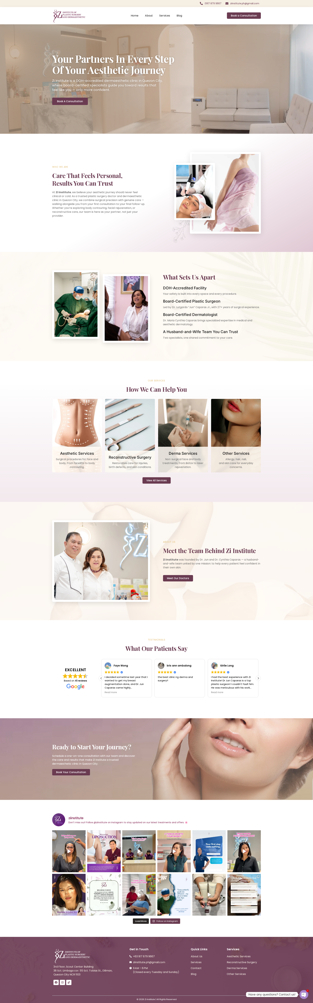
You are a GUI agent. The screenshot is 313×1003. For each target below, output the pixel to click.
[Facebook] (56, 982)
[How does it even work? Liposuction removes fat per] (104, 851)
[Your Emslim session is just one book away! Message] (244, 851)
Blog (179, 15)
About (149, 15)
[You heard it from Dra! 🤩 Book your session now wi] (174, 851)
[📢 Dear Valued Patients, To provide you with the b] (104, 895)
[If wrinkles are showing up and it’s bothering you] (69, 851)
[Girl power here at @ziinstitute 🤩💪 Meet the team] (139, 895)
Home (134, 15)
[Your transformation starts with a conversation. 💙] (209, 851)
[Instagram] (62, 982)
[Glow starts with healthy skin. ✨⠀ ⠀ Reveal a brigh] (69, 895)
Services (164, 15)
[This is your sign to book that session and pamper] (139, 851)
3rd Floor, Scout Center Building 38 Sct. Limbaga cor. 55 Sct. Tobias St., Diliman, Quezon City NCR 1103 (82, 970)
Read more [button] (164, 692)
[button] (258, 678)
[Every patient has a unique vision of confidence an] (174, 895)
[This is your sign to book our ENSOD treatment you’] (209, 895)
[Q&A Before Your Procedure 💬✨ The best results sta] (244, 895)
